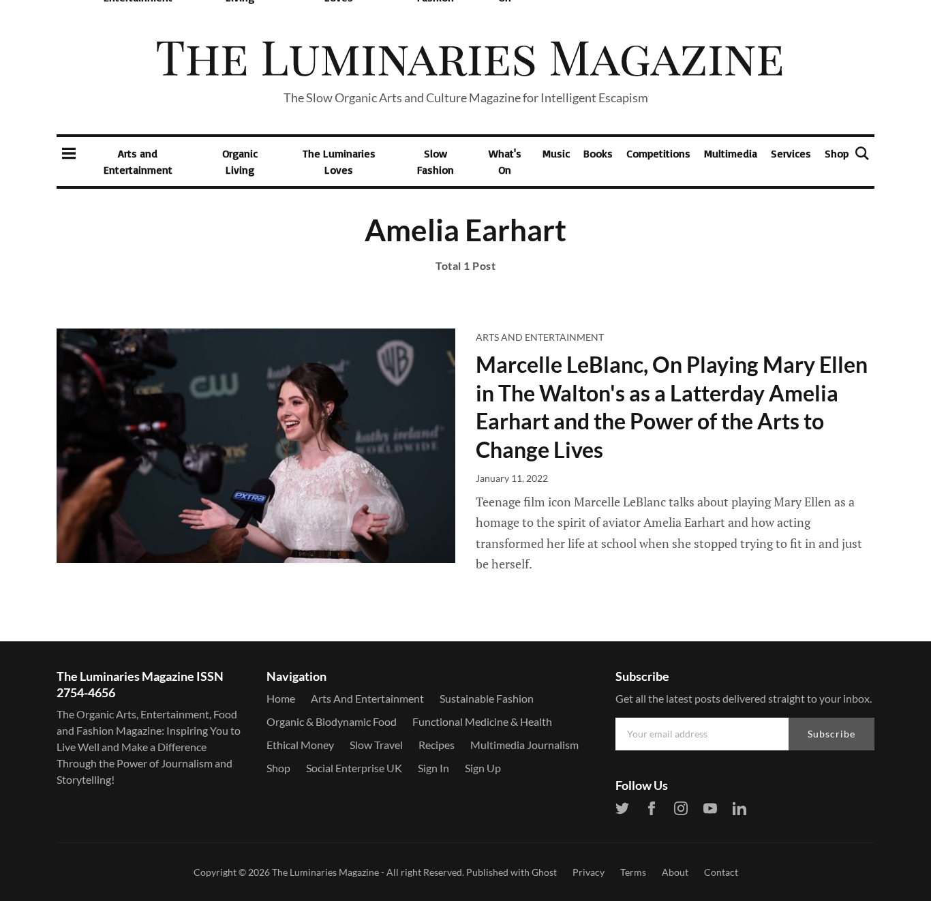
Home (280, 698)
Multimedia (730, 153)
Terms (633, 872)
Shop (837, 153)
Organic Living (240, 162)
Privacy (589, 872)
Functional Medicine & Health (482, 721)
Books (598, 153)
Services (791, 153)
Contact (721, 872)
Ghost (544, 872)
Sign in (433, 767)
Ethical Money (300, 744)
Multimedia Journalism (524, 744)
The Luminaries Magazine (325, 872)
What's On (505, 162)
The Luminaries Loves (339, 162)
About (675, 872)
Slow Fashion (435, 162)
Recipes (436, 744)
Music (556, 153)
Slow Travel (376, 744)
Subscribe (831, 733)
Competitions (658, 153)
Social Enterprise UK (354, 767)
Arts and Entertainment (138, 162)
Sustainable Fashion (487, 698)
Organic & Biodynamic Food (331, 721)
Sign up (483, 767)
